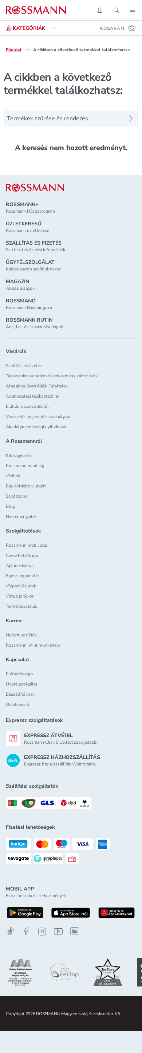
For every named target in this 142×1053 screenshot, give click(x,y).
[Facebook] (26, 931)
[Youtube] (58, 931)
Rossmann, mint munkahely (33, 645)
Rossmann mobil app (26, 545)
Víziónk (13, 476)
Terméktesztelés (21, 606)
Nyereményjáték (21, 516)
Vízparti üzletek (21, 586)
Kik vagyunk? (18, 455)
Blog (10, 506)
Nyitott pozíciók (21, 635)
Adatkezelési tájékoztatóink (32, 396)
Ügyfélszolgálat (21, 684)
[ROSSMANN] (35, 188)
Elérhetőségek (19, 674)
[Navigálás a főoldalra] (36, 10)
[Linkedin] (74, 931)
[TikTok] (10, 931)
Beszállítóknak (20, 694)
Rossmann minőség (25, 466)
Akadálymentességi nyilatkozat (36, 427)
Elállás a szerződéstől (27, 406)
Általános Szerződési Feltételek (37, 386)
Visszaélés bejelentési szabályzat (38, 416)
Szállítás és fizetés (24, 366)
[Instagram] (42, 931)
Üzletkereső (17, 704)
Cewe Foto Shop (22, 555)
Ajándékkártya (19, 565)
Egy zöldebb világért (26, 486)
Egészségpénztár (22, 576)
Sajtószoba (16, 496)
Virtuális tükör (19, 596)
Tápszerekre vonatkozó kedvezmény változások (52, 376)
